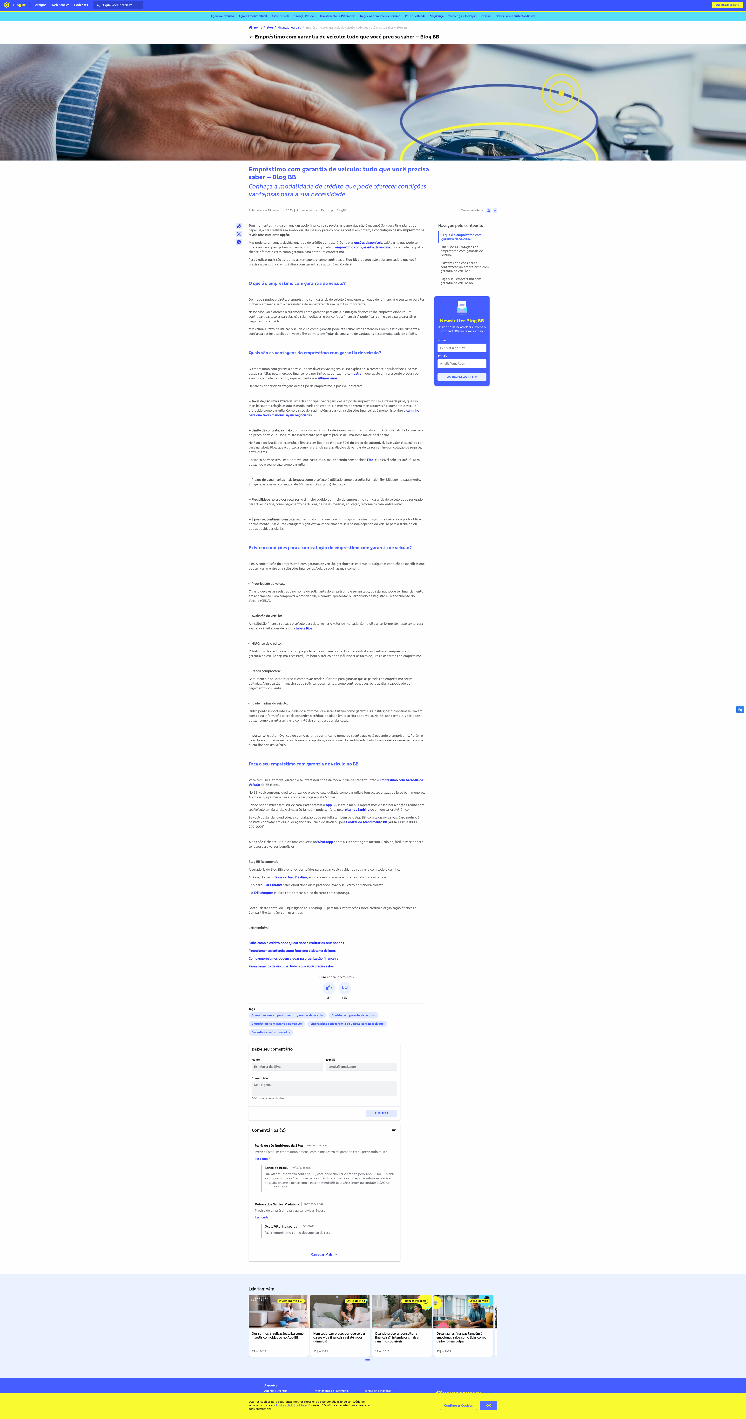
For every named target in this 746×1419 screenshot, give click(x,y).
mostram (357, 373)
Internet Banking (357, 809)
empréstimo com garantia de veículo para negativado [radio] (347, 1023)
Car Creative (273, 885)
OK (488, 1405)
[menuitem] (222, 16)
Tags (252, 1009)
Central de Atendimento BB (366, 822)
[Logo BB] (6, 4)
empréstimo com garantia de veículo (362, 247)
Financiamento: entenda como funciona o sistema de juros (292, 950)
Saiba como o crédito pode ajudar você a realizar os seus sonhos (296, 943)
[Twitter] (239, 234)
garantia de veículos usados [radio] (271, 1032)
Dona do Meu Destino (291, 877)
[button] (329, 991)
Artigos (41, 5)
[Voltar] (251, 36)
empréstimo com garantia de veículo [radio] (277, 1023)
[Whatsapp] (239, 242)
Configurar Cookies (458, 1405)
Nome (256, 1059)
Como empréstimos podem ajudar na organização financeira (293, 958)
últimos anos (327, 378)
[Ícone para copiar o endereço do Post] (239, 226)
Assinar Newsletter (462, 377)
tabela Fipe (304, 628)
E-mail (330, 1059)
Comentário (260, 1078)
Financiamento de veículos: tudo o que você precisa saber (291, 966)
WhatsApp (325, 842)
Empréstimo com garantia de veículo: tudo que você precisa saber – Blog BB (347, 36)
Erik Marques (263, 893)
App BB (331, 805)
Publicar (382, 1113)
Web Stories (60, 5)
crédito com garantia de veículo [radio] (353, 1015)
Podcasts (81, 5)
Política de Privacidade (291, 1405)
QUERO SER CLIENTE (727, 5)
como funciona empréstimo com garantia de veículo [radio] (287, 1015)
